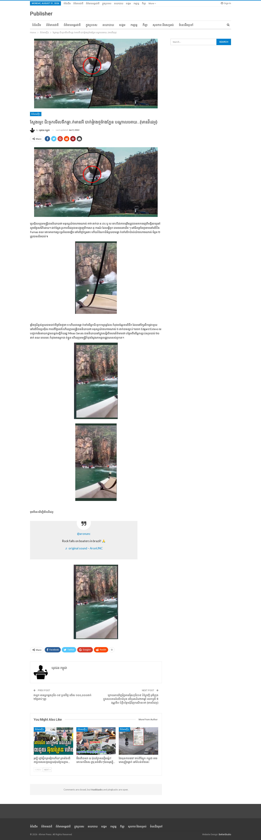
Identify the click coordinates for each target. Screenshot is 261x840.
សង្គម (128, 3)
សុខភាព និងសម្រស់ (163, 25)
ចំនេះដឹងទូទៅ (186, 25)
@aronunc (83, 534)
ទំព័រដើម (67, 3)
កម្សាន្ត (136, 3)
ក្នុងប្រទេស (106, 3)
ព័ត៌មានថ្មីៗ (35, 114)
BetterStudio (225, 834)
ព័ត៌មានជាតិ (78, 3)
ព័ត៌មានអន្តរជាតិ (92, 3)
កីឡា (144, 3)
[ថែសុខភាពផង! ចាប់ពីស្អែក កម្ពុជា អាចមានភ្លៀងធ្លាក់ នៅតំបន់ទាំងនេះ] (138, 741)
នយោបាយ (118, 3)
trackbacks (97, 789)
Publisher (41, 13)
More (151, 3)
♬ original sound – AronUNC (84, 548)
